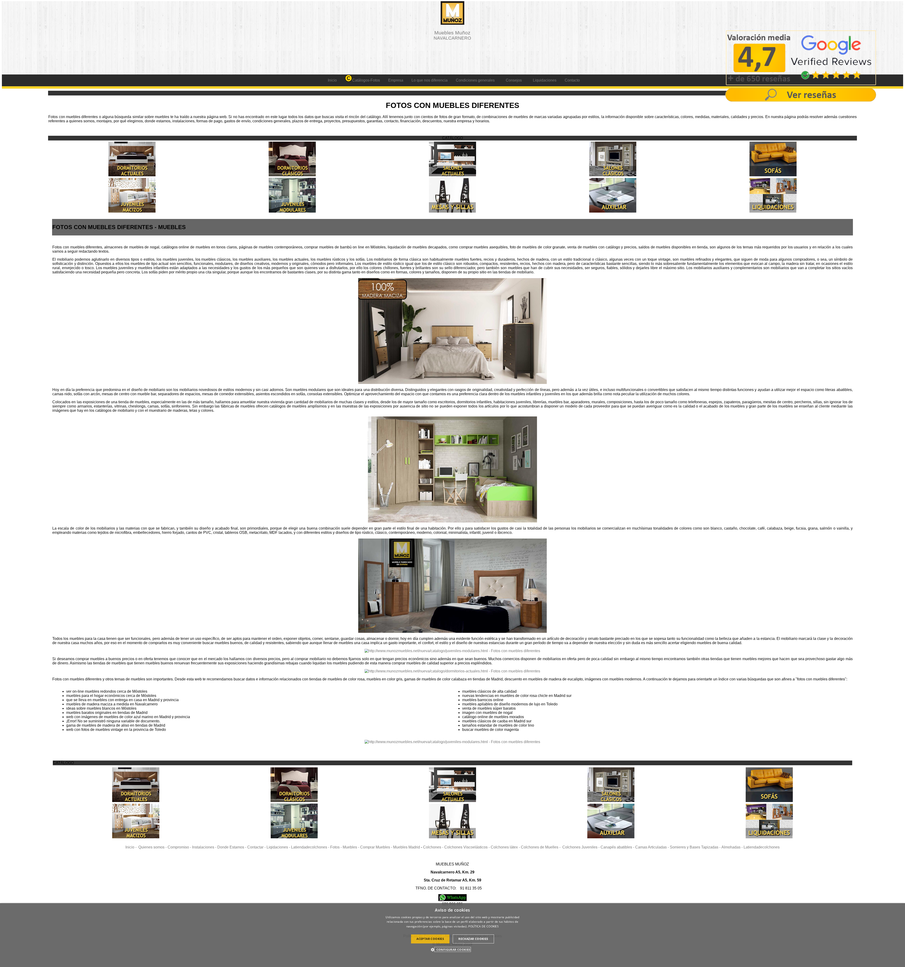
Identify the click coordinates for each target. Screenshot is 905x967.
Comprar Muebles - (376, 847)
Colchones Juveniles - (581, 847)
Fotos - (336, 847)
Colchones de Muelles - (541, 847)
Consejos (514, 80)
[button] (452, 949)
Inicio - (131, 847)
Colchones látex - (506, 847)
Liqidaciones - (279, 847)
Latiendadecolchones (762, 847)
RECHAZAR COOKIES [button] (473, 939)
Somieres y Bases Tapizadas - (695, 847)
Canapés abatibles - (618, 847)
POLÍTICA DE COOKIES (483, 926)
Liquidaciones (544, 80)
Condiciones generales (475, 80)
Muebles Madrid (406, 847)
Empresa (395, 80)
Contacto (572, 80)
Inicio (332, 80)
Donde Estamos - (232, 847)
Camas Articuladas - (652, 847)
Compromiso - (180, 847)
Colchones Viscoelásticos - (467, 847)
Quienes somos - (153, 847)
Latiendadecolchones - (310, 847)
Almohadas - (732, 847)
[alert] (452, 935)
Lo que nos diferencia (429, 80)
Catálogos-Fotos (366, 80)
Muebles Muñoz (452, 35)
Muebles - (351, 847)
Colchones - (433, 847)
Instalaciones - (204, 847)
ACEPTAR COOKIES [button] (430, 939)
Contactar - (257, 847)
